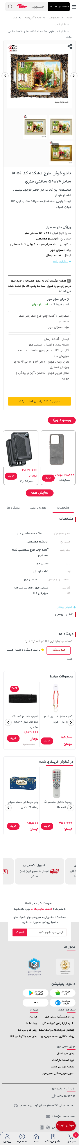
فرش (14, 18)
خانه (69, 18)
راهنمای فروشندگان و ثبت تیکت (56, 1030)
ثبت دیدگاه (58, 650)
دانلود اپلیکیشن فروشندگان (58, 1023)
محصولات (54, 18)
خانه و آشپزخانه (33, 18)
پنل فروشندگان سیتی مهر (59, 1017)
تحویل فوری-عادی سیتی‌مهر (58, 1073)
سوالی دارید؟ (66, 1125)
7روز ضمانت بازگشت (63, 1060)
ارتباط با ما (31, 1023)
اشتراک (20, 932)
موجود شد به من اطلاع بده (39, 401)
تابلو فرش (60, 25)
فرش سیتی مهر (56, 299)
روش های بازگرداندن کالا (23, 1037)
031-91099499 (66, 1096)
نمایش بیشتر (60, 261)
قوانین (33, 1017)
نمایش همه (39, 493)
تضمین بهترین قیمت (62, 1067)
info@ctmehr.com (63, 1116)
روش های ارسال (65, 1054)
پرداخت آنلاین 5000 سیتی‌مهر (57, 1037)
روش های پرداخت (27, 1030)
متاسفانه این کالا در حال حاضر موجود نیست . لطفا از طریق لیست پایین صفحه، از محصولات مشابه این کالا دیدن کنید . (41, 198)
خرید (48, 477)
